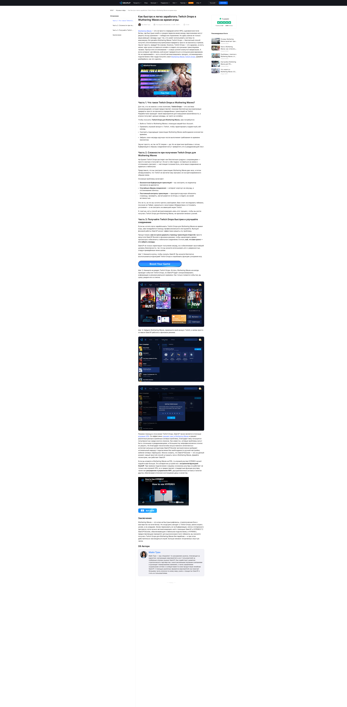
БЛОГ (112, 10)
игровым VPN (143, 436)
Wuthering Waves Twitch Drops (183, 57)
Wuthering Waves (145, 31)
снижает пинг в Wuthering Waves (176, 436)
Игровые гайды (121, 10)
